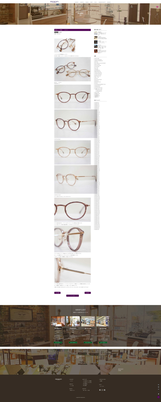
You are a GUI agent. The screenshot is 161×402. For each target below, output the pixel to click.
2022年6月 (96, 161)
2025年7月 (96, 117)
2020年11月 (96, 183)
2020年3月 (96, 193)
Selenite (96, 80)
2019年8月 (96, 201)
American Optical (97, 59)
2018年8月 (96, 215)
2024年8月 (96, 130)
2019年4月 (96, 205)
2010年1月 (96, 229)
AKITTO (96, 58)
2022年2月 (96, 166)
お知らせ (96, 92)
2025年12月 (96, 112)
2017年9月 (96, 228)
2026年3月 (96, 108)
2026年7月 (96, 103)
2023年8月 (96, 144)
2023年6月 (96, 147)
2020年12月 (96, 182)
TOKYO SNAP (97, 85)
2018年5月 (96, 218)
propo (96, 78)
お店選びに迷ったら (98, 88)
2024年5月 (96, 134)
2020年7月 (96, 188)
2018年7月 (96, 216)
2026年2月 (96, 109)
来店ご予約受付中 (58, 342)
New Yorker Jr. (97, 76)
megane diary (98, 89)
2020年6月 (96, 189)
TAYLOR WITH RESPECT (99, 84)
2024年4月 (96, 135)
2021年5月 (96, 176)
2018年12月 (96, 210)
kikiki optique (97, 71)
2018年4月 (96, 220)
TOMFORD (97, 86)
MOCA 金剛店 (85, 385)
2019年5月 (96, 204)
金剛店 (96, 97)
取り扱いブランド (72, 390)
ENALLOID (97, 64)
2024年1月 (96, 139)
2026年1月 (96, 110)
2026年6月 (96, 105)
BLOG (96, 2)
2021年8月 (96, 173)
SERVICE (82, 2)
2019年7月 (96, 202)
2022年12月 (96, 154)
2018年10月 (96, 213)
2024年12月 (96, 126)
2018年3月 (96, 221)
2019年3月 (96, 207)
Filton (96, 69)
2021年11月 (96, 169)
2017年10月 (96, 227)
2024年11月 (96, 127)
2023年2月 (96, 151)
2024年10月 (96, 128)
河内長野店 (96, 94)
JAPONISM (96, 70)
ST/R (96, 83)
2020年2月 (96, 194)
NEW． (96, 77)
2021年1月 (96, 181)
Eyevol (96, 67)
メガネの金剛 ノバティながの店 (87, 382)
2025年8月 (96, 116)
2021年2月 (96, 180)
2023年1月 (96, 153)
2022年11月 (96, 155)
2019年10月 (96, 198)
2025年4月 (96, 121)
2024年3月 (96, 136)
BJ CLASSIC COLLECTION (99, 63)
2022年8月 (96, 159)
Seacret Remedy (97, 79)
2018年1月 (96, 223)
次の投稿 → (87, 292)
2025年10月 (96, 114)
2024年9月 (96, 129)
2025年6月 (96, 119)
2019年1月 (96, 209)
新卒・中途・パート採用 (86, 390)
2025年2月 (96, 123)
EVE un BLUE (97, 65)
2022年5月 (96, 162)
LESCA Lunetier (97, 72)
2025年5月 (96, 120)
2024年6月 (96, 133)
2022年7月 (96, 160)
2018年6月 (96, 217)
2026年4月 (96, 107)
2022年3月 (96, 164)
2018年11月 (96, 211)
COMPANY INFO (101, 2)
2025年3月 (96, 122)
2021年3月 (96, 178)
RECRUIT (109, 2)
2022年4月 (96, 163)
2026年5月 (96, 106)
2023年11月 (96, 141)
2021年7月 (96, 174)
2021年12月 (96, 168)
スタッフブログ (102, 386)
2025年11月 (96, 113)
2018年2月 (96, 222)
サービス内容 (72, 385)
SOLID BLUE (97, 81)
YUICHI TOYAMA (98, 87)
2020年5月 (96, 190)
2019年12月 (96, 196)
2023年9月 (96, 143)
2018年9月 (96, 214)
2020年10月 (96, 184)
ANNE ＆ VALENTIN (98, 60)
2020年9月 (96, 186)
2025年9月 (96, 115)
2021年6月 (96, 175)
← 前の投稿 (57, 292)
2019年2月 (96, 208)
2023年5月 (96, 148)
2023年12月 (96, 140)
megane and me (97, 74)
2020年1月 (96, 195)
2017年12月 (96, 224)
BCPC (96, 61)
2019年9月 (96, 200)
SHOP (91, 2)
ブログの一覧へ (72, 295)
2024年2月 (96, 137)
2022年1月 (96, 167)
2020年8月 (96, 187)
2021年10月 (96, 170)
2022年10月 (96, 156)
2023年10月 (96, 142)
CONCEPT (76, 2)
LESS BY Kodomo (98, 73)
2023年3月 (96, 150)
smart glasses (98, 91)
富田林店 (60, 32)
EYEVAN (96, 66)
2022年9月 (96, 157)
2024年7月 (96, 132)
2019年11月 (96, 197)
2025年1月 (96, 124)
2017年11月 (96, 225)
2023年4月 (96, 149)
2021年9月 (96, 171)
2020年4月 (96, 191)
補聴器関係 (96, 95)
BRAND (87, 2)
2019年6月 (96, 203)
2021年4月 (96, 177)
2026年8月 (96, 102)
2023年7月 (96, 146)
